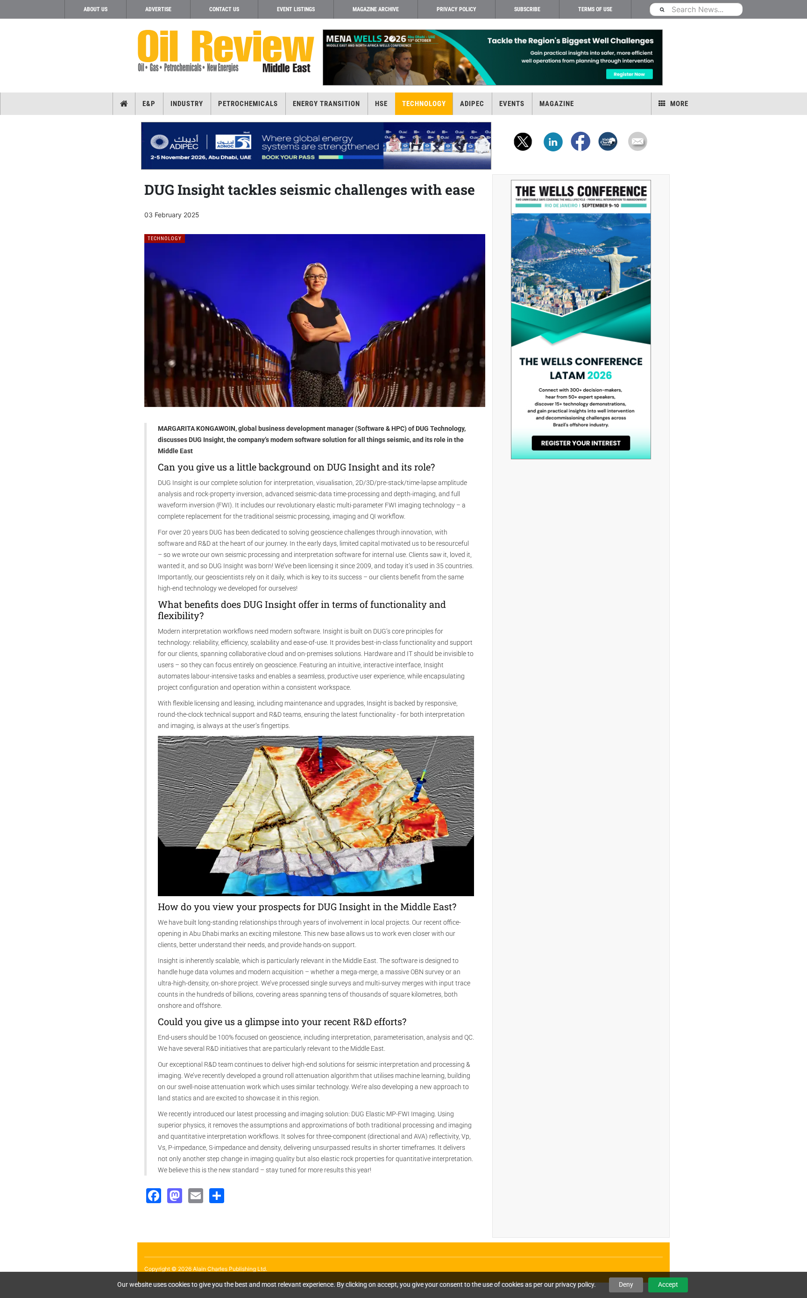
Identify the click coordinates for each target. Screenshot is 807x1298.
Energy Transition (326, 104)
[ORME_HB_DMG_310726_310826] (316, 145)
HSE (381, 104)
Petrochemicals (248, 104)
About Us (95, 9)
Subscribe (527, 9)
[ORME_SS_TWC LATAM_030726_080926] (581, 319)
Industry (186, 104)
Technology (424, 104)
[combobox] (696, 9)
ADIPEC (472, 104)
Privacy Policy (456, 9)
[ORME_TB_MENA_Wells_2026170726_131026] (492, 57)
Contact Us (224, 9)
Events (511, 104)
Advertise (158, 9)
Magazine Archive (376, 9)
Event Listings (296, 9)
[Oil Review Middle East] (226, 51)
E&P (149, 104)
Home (124, 104)
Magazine (556, 104)
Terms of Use (595, 9)
